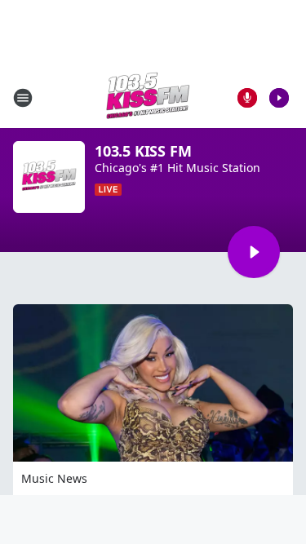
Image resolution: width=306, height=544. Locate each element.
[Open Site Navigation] (23, 98)
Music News (54, 478)
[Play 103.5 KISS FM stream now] (49, 177)
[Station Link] (147, 97)
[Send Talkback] (247, 98)
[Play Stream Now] (279, 98)
